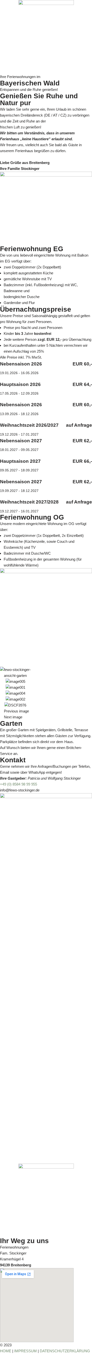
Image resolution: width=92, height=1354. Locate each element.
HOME (5, 1351)
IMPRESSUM (25, 1351)
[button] (46, 711)
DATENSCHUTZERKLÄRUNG (65, 1351)
